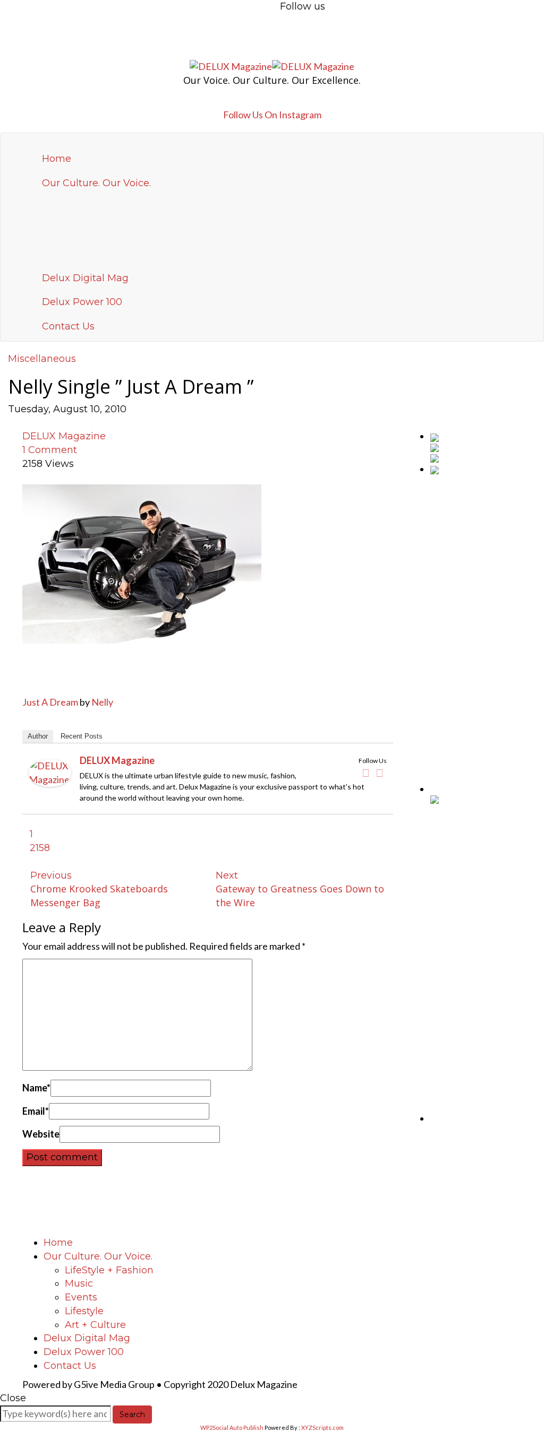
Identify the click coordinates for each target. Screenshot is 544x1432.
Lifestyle (84, 1311)
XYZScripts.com (322, 1427)
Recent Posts (82, 736)
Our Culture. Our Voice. (96, 183)
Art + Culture (95, 1325)
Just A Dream (50, 702)
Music (79, 1283)
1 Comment (49, 450)
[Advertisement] (487, 633)
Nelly (102, 702)
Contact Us (68, 326)
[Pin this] (37, 423)
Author (38, 736)
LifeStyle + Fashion (109, 1270)
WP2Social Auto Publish (232, 1427)
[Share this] (11, 423)
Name (36, 1087)
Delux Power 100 (82, 302)
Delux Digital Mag (85, 278)
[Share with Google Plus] (28, 423)
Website (41, 1134)
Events (81, 1297)
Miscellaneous (42, 358)
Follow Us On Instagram (272, 114)
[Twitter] (379, 773)
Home (56, 158)
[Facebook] (366, 773)
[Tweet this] (19, 423)
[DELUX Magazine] (50, 772)
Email (35, 1111)
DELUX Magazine (64, 436)
